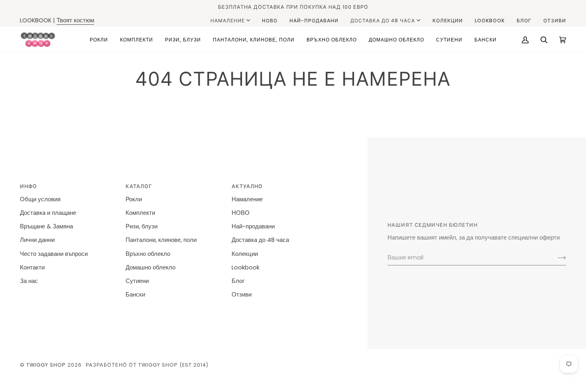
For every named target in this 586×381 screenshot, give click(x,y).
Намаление (227, 20)
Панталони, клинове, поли (161, 240)
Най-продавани (253, 226)
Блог (238, 281)
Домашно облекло (150, 267)
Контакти (32, 267)
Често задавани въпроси (54, 254)
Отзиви (242, 295)
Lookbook (246, 267)
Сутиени (137, 281)
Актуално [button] (247, 186)
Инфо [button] (28, 186)
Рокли (134, 199)
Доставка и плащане (48, 213)
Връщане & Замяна (46, 226)
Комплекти (140, 213)
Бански (135, 295)
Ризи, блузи (141, 226)
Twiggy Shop (46, 364)
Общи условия (40, 199)
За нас (29, 281)
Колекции (245, 254)
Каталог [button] (139, 186)
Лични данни (37, 240)
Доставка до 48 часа (382, 20)
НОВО (241, 213)
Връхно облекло (148, 254)
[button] (99, 40)
